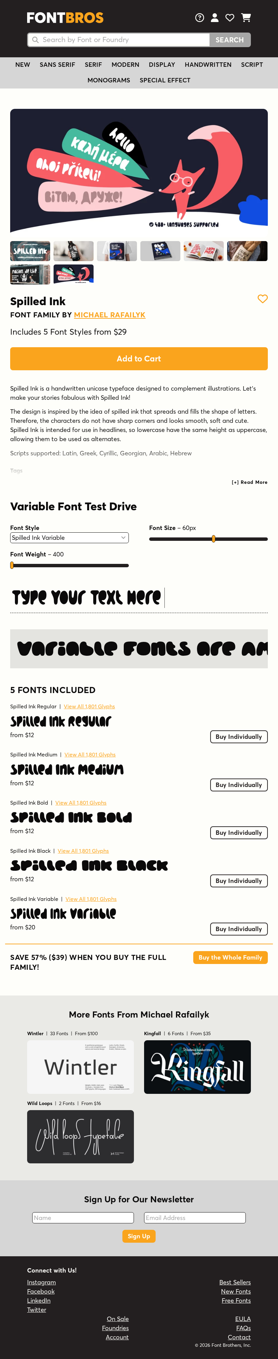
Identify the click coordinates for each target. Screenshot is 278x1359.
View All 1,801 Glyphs (89, 706)
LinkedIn (39, 1300)
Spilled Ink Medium (33, 754)
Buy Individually (239, 737)
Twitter (36, 1310)
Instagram (41, 1282)
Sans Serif (57, 64)
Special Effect (165, 80)
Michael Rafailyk (109, 314)
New (22, 64)
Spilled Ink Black (30, 850)
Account (117, 1337)
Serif (93, 64)
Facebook (41, 1291)
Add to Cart (139, 358)
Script (252, 64)
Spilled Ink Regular (33, 706)
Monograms (108, 80)
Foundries (115, 1328)
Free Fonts (236, 1300)
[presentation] (250, 482)
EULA (243, 1319)
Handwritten (208, 64)
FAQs (243, 1328)
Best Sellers (235, 1282)
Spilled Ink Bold (29, 802)
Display (162, 64)
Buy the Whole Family (230, 957)
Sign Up (139, 1236)
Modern (125, 64)
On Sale (118, 1319)
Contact (239, 1337)
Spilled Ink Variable (34, 898)
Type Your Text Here (86, 597)
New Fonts (236, 1291)
